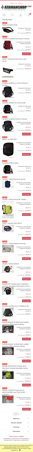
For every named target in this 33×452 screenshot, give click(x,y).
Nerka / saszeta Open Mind (11, 223)
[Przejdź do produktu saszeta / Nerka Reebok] (8, 269)
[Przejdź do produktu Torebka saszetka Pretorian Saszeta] (8, 126)
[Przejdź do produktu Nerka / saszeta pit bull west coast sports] (8, 70)
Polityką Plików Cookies (10, 447)
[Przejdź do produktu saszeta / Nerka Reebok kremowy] (8, 249)
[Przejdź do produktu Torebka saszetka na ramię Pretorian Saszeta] (8, 92)
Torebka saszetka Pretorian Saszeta (14, 119)
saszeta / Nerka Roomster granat (13, 179)
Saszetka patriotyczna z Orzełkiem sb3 (15, 306)
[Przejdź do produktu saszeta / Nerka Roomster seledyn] (8, 209)
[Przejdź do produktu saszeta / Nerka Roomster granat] (8, 184)
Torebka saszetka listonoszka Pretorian (16, 39)
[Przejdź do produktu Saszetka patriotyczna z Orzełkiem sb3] (8, 312)
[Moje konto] (20, 15)
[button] (4, 15)
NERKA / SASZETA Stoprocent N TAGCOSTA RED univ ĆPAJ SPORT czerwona (13, 392)
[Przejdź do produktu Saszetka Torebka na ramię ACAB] (8, 109)
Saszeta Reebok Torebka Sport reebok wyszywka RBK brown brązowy (15, 323)
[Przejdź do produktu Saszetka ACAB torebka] (8, 169)
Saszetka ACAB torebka (10, 163)
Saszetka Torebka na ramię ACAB (13, 103)
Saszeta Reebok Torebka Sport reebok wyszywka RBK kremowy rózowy (15, 345)
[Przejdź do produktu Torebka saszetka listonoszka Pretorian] (8, 45)
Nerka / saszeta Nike (9, 139)
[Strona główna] (16, 7)
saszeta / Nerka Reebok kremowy (14, 243)
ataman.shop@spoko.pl (23, 440)
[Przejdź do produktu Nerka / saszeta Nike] (8, 149)
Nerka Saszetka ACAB (9, 25)
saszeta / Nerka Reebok (10, 264)
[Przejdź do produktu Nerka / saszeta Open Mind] (8, 228)
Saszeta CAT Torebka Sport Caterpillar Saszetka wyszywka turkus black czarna (16, 285)
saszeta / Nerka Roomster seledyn (14, 199)
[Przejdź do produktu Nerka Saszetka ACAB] (8, 29)
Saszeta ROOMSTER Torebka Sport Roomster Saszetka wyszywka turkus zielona (15, 368)
